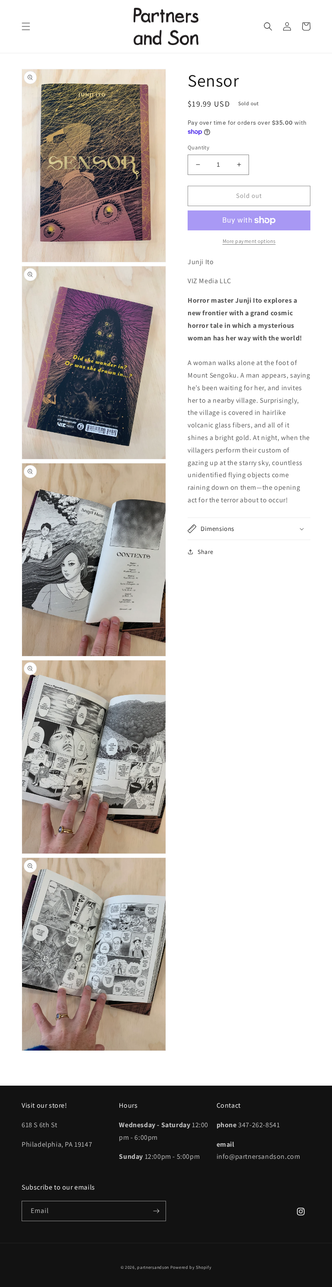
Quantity (198, 147)
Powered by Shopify (191, 1267)
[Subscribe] (156, 1211)
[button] (25, 26)
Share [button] (206, 552)
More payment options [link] (249, 241)
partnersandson (153, 1267)
